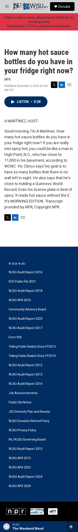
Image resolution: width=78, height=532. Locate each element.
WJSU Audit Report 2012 (25, 365)
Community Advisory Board (27, 309)
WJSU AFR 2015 (20, 458)
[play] (6, 526)
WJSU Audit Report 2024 (25, 476)
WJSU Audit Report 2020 (25, 318)
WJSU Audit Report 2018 (25, 290)
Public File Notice (20, 402)
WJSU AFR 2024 (20, 486)
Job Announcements (23, 393)
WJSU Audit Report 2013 (25, 374)
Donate (64, 6)
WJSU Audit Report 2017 (25, 328)
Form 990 (15, 337)
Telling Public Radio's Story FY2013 (32, 346)
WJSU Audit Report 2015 (25, 449)
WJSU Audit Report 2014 (25, 383)
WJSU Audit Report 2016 (25, 272)
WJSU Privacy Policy (22, 430)
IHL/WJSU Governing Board (27, 439)
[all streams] (72, 526)
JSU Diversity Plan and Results (29, 411)
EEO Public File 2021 (22, 281)
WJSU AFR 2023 (20, 467)
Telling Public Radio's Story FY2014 (32, 356)
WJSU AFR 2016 (20, 300)
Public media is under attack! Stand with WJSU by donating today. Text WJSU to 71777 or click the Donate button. (39, 22)
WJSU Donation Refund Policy (29, 421)
